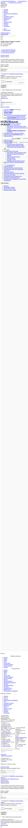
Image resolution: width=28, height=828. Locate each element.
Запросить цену (14, 779)
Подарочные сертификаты (11, 13)
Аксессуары (7, 663)
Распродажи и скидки (9, 188)
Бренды (6, 12)
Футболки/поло (8, 665)
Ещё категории (4, 183)
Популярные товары (9, 187)
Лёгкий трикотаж (8, 664)
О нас (5, 20)
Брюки (5, 659)
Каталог (6, 11)
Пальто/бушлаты (8, 681)
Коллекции (7, 26)
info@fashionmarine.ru (21, 737)
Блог (5, 15)
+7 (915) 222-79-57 (6, 725)
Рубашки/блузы (8, 688)
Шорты (6, 667)
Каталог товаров (5, 107)
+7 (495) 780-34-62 (6, 732)
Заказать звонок (5, 55)
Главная (6, 9)
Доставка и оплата (9, 16)
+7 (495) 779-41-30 (6, 740)
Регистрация (7, 30)
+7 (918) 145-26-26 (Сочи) (15, 2)
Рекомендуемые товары (10, 190)
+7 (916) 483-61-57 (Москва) (8, 51)
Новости (6, 23)
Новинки (6, 186)
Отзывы (6, 24)
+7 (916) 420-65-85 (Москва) (8, 1)
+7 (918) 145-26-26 (6, 746)
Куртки (6, 657)
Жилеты (6, 684)
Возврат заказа (8, 17)
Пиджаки (6, 686)
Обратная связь (8, 22)
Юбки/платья (7, 689)
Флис (5, 661)
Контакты (6, 19)
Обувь (5, 660)
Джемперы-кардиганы (10, 682)
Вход (5, 28)
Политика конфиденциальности (6, 755)
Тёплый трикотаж (8, 685)
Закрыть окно (4, 98)
